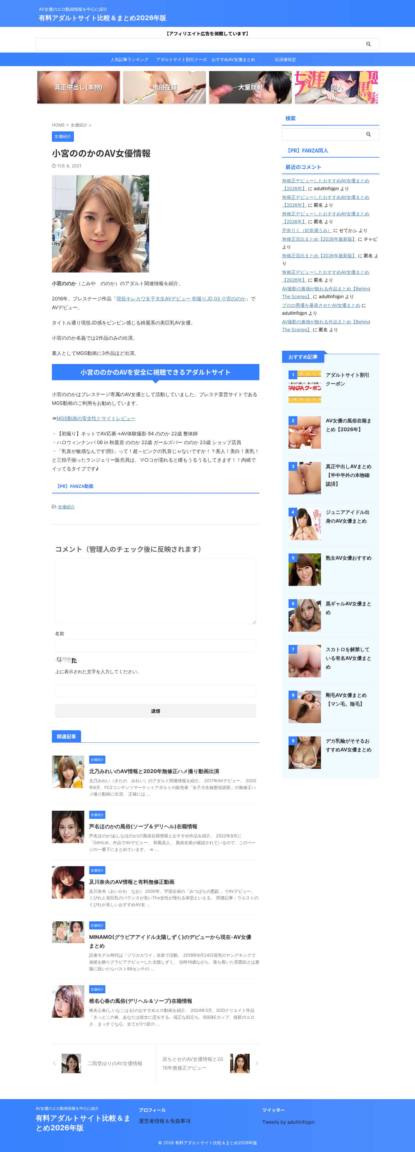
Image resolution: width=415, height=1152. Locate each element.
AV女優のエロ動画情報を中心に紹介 (67, 1108)
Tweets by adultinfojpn (288, 1122)
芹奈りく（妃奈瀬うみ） (307, 230)
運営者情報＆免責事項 (165, 1121)
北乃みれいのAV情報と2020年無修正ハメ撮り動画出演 (154, 771)
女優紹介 (66, 506)
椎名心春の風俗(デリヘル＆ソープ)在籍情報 (140, 1001)
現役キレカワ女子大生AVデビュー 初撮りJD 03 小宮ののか (181, 299)
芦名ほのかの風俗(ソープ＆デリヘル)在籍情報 (143, 826)
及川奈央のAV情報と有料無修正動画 (131, 882)
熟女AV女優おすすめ (349, 558)
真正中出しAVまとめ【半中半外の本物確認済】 (349, 475)
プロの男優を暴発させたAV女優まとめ (321, 305)
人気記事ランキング (129, 59)
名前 (59, 633)
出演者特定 (285, 59)
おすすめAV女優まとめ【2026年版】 (233, 61)
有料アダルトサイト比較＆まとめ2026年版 (102, 18)
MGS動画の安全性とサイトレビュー (96, 418)
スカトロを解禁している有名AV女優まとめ (349, 658)
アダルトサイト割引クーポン (181, 61)
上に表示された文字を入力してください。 (98, 671)
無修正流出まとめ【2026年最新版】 (319, 239)
